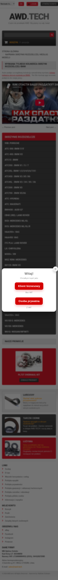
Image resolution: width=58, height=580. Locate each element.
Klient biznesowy (29, 286)
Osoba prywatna (29, 301)
